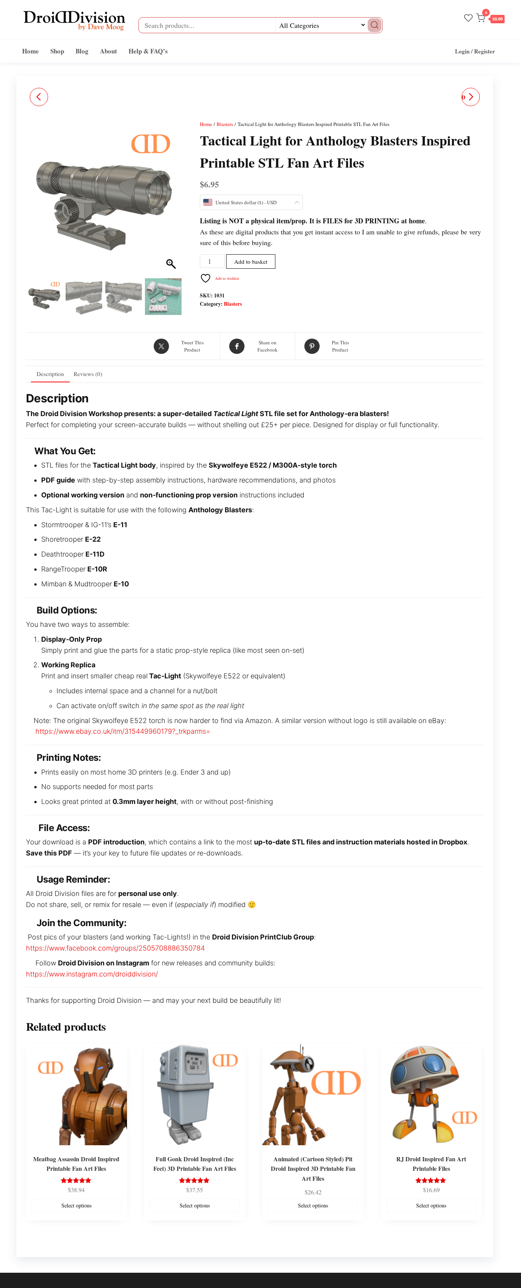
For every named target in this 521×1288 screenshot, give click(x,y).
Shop (57, 51)
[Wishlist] (468, 18)
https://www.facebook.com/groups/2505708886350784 (115, 948)
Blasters (225, 124)
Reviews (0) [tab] (88, 374)
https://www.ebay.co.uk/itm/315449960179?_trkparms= (123, 731)
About (108, 51)
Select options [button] (76, 1205)
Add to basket (250, 261)
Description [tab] (50, 374)
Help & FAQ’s (148, 51)
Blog (82, 51)
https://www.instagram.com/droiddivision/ (92, 974)
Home (30, 51)
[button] (490, 19)
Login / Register (475, 51)
